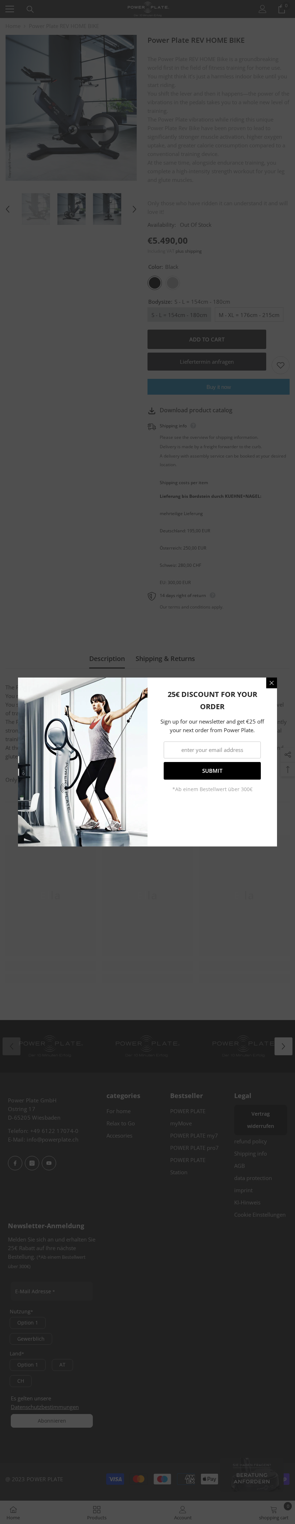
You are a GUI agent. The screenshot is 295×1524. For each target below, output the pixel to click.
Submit (212, 770)
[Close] (271, 683)
